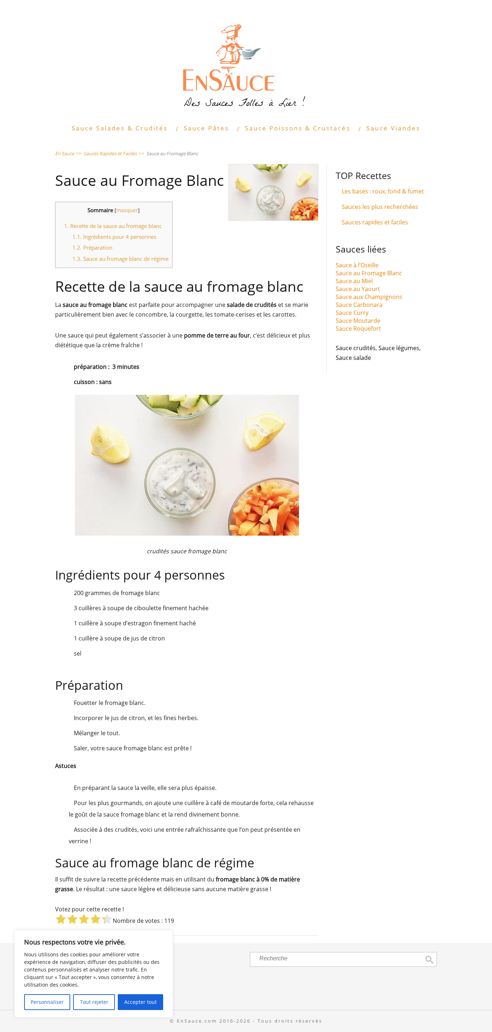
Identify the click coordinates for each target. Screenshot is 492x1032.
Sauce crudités (356, 348)
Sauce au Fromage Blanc (369, 273)
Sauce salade (353, 358)
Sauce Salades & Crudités (120, 128)
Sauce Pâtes (206, 128)
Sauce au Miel (354, 281)
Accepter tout (140, 1002)
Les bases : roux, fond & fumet (383, 191)
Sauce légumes (399, 348)
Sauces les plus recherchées (380, 207)
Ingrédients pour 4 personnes (114, 236)
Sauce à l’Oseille (357, 265)
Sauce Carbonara (359, 305)
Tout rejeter (94, 1002)
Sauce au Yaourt (358, 289)
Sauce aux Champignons (369, 297)
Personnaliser (47, 1002)
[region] (93, 974)
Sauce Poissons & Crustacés (297, 128)
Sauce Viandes (393, 128)
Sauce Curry (352, 313)
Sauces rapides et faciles (375, 222)
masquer (127, 210)
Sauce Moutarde (358, 321)
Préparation (92, 247)
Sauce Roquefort (358, 328)
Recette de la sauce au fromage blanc (113, 225)
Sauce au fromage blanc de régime (120, 258)
